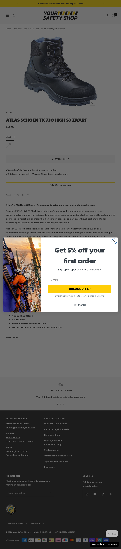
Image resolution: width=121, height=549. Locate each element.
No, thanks (79, 304)
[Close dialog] (114, 241)
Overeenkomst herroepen (104, 544)
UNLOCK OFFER (80, 289)
